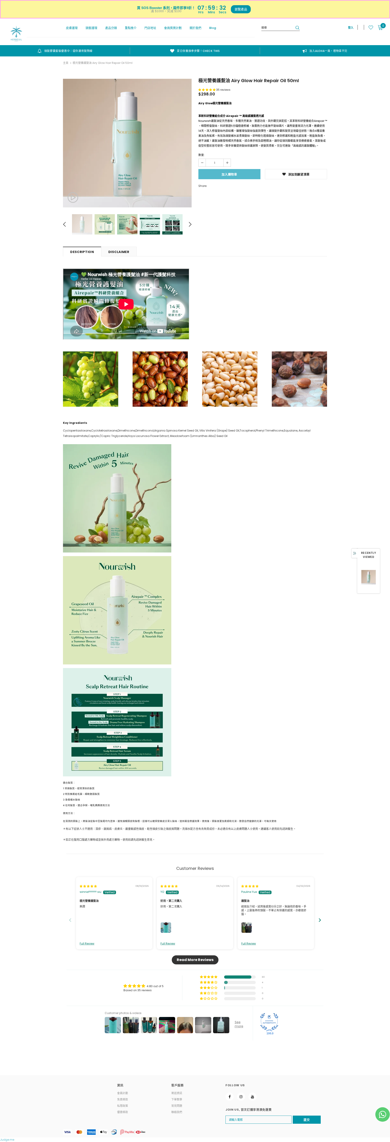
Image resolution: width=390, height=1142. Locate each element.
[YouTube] (252, 1097)
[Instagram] (241, 1097)
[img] (88, 886)
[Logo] (16, 33)
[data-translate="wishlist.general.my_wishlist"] (368, 27)
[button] (207, 90)
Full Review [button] (87, 943)
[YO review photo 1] (165, 927)
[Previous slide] (70, 920)
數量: (201, 155)
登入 (350, 28)
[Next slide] (319, 920)
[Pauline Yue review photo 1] (246, 927)
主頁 (65, 63)
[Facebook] (229, 1097)
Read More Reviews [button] (195, 959)
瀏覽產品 (240, 9)
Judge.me (7, 1140)
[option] (65, 50)
